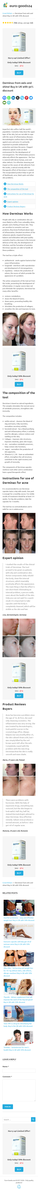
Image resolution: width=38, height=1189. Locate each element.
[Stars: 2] (6, 22)
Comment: (7, 1076)
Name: (6, 1066)
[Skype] (22, 98)
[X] (18, 98)
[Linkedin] (13, 98)
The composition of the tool (17, 189)
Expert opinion (12, 201)
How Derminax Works (15, 184)
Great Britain (7, 13)
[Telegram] (31, 98)
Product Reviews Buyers (16, 206)
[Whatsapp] (9, 98)
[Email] (4, 102)
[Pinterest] (26, 98)
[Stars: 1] (3, 22)
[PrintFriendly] (9, 102)
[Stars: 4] (10, 22)
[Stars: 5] (12, 22)
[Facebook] (4, 98)
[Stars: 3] (8, 22)
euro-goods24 (21, 6)
